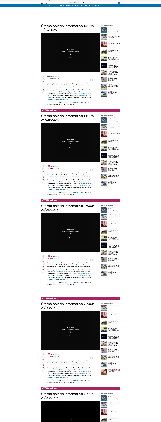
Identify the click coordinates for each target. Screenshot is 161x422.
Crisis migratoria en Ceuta (59, 0)
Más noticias (98, 5)
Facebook (75, 102)
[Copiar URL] (70, 54)
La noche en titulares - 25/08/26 (113, 51)
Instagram (65, 102)
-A (92, 80)
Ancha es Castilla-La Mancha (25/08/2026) (113, 31)
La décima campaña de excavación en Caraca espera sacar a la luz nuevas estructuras (113, 73)
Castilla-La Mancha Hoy (63, 92)
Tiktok (70, 102)
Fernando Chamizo (52, 99)
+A (90, 80)
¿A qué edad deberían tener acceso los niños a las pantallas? (113, 79)
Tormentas (51, 0)
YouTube (81, 102)
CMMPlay (70, 3)
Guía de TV (83, 3)
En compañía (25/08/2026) (114, 43)
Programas (90, 3)
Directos (76, 3)
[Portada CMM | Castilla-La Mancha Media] (46, 3)
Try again (71, 57)
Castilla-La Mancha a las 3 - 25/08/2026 (114, 371)
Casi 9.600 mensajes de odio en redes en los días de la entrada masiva (113, 66)
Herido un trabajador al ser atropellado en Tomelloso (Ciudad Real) (113, 58)
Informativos (76, 5)
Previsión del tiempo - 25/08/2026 (113, 93)
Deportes (90, 5)
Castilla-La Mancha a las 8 (81, 95)
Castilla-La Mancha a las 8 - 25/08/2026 (114, 37)
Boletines (84, 5)
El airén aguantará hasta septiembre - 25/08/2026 (113, 86)
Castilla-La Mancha (65, 5)
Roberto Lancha (63, 99)
